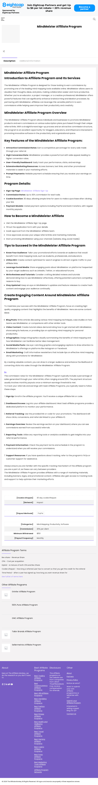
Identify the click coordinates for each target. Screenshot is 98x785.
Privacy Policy (72, 680)
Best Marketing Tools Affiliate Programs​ (40, 764)
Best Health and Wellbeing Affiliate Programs (40, 725)
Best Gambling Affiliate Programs (40, 701)
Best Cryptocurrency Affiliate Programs (41, 686)
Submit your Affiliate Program (74, 702)
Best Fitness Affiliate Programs (39, 716)
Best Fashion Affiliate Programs (39, 708)
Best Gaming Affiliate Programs (39, 741)
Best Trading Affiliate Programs (39, 678)
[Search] (94, 19)
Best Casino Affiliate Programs (39, 749)
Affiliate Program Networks (41, 771)
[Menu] (3, 19)
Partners (70, 676)
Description (9, 61)
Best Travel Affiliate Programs (39, 733)
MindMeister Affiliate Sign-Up (34, 190)
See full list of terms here (12, 576)
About (69, 673)
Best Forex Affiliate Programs (38, 756)
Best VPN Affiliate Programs (41, 694)
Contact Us (71, 714)
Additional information (29, 61)
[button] (2, 684)
